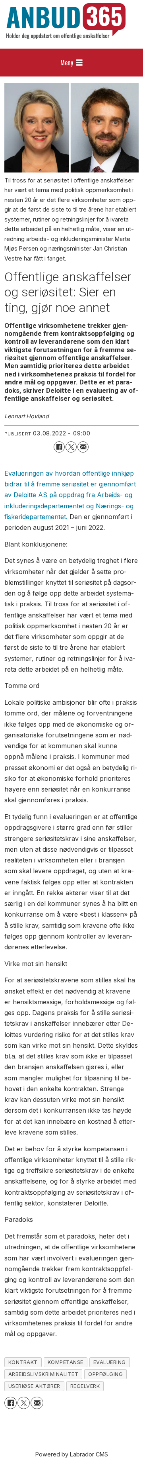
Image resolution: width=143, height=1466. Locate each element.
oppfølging (105, 1374)
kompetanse (65, 1362)
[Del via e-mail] (83, 447)
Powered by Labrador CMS (71, 1454)
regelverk (85, 1386)
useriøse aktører (34, 1386)
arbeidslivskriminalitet (43, 1374)
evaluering (109, 1362)
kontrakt (23, 1362)
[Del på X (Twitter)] (71, 447)
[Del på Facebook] (59, 447)
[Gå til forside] (66, 21)
